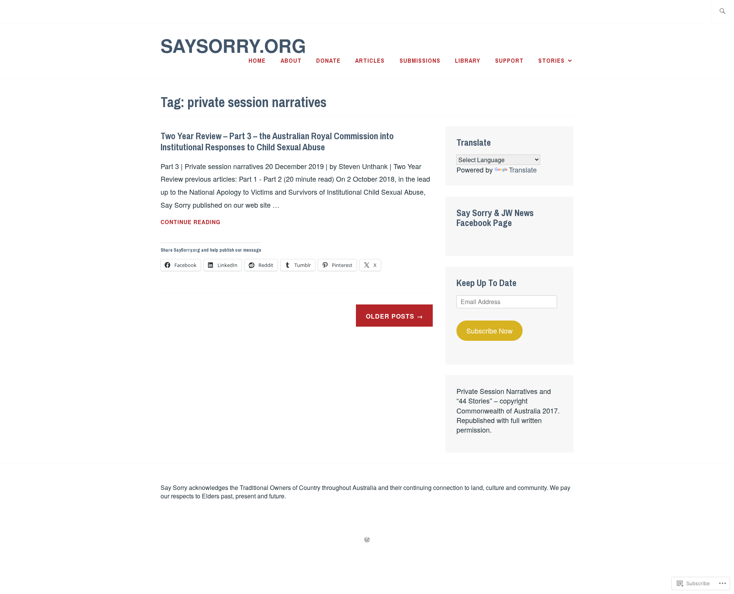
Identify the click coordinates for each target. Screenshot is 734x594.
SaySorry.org (233, 45)
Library (467, 60)
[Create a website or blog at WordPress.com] (367, 540)
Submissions (419, 60)
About (291, 60)
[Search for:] (722, 11)
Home (257, 60)
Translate (523, 169)
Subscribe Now (489, 330)
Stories (551, 60)
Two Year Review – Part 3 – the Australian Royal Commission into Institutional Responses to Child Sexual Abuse (277, 141)
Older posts (390, 316)
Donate (328, 60)
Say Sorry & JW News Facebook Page (495, 218)
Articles (370, 60)
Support (509, 60)
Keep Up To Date (486, 283)
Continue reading (191, 222)
